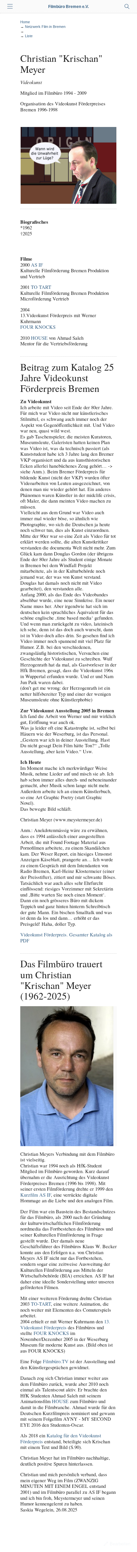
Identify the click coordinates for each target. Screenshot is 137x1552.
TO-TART (41, 1304)
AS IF (37, 265)
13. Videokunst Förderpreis (65, 1324)
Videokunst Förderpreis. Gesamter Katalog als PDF (66, 937)
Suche (127, 6)
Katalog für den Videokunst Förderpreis (60, 1438)
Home (25, 22)
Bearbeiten (120, 1543)
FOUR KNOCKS (38, 327)
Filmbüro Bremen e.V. (68, 6)
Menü (10, 6)
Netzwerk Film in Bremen (45, 27)
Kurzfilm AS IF (35, 1195)
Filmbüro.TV (55, 1361)
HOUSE (39, 338)
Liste (29, 36)
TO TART (41, 287)
